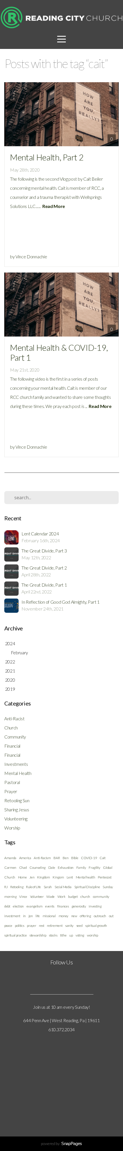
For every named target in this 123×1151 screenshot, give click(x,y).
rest (41, 925)
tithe (63, 935)
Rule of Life (33, 887)
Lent (70, 877)
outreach (100, 916)
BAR (56, 858)
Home (22, 877)
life (37, 916)
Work (61, 896)
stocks (53, 935)
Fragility (94, 867)
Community (15, 736)
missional (49, 916)
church (85, 896)
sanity (69, 925)
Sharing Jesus (16, 809)
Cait (103, 858)
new (74, 916)
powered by (61, 1143)
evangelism (35, 906)
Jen (31, 877)
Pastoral (12, 782)
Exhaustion (66, 867)
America (25, 858)
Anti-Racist (14, 718)
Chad (23, 867)
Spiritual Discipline (87, 887)
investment (12, 916)
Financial (12, 745)
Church (11, 727)
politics (19, 925)
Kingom (58, 877)
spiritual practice (15, 935)
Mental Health (17, 773)
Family (81, 867)
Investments (16, 764)
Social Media (63, 887)
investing (95, 906)
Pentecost (104, 877)
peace (8, 925)
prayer (31, 925)
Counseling (37, 867)
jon (31, 916)
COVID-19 (89, 858)
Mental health (85, 877)
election (18, 906)
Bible (74, 858)
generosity (79, 906)
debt (7, 906)
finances (63, 906)
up (71, 935)
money (63, 916)
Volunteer (37, 896)
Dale (51, 867)
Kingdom (43, 877)
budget (73, 896)
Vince (23, 896)
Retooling (16, 887)
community (101, 896)
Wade (50, 896)
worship (92, 935)
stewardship (37, 935)
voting (80, 935)
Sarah (48, 887)
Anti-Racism (42, 858)
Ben (65, 858)
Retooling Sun (16, 800)
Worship (12, 827)
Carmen (10, 867)
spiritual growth (96, 925)
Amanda (10, 858)
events (49, 906)
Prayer (10, 791)
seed (79, 925)
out (111, 916)
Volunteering (15, 818)
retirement (54, 925)
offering (85, 916)
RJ (5, 887)
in (24, 916)
